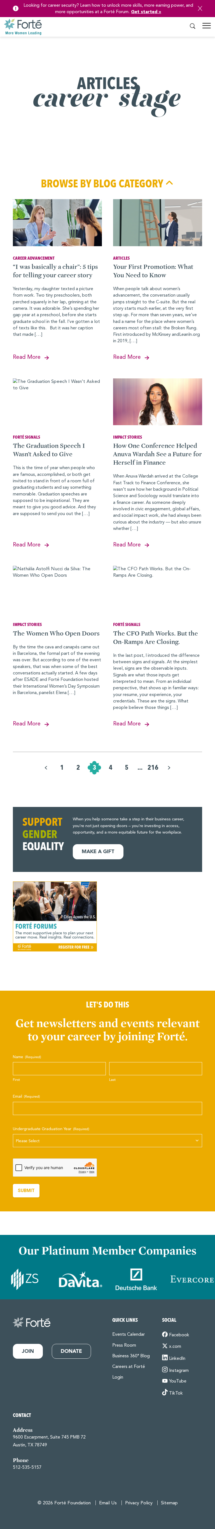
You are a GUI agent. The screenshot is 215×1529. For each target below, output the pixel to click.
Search (192, 26)
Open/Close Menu (206, 28)
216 (153, 767)
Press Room (124, 1345)
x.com (175, 1346)
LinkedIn (177, 1358)
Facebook (179, 1335)
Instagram (179, 1371)
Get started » (146, 12)
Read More (27, 357)
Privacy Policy (139, 1503)
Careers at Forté (128, 1367)
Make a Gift (98, 851)
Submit (26, 1190)
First (16, 1080)
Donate (71, 1351)
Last (112, 1080)
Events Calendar (128, 1334)
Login (117, 1377)
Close (200, 8)
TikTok (176, 1393)
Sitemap (169, 1503)
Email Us (108, 1503)
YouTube (177, 1381)
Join (28, 1351)
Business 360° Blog (131, 1356)
